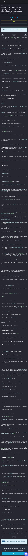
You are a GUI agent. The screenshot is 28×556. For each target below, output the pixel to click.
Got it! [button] (14, 553)
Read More (21, 29)
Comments (14, 19)
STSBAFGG (3, 5)
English (14, 22)
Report (14, 21)
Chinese (14, 24)
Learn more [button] (20, 550)
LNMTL (5, 1)
